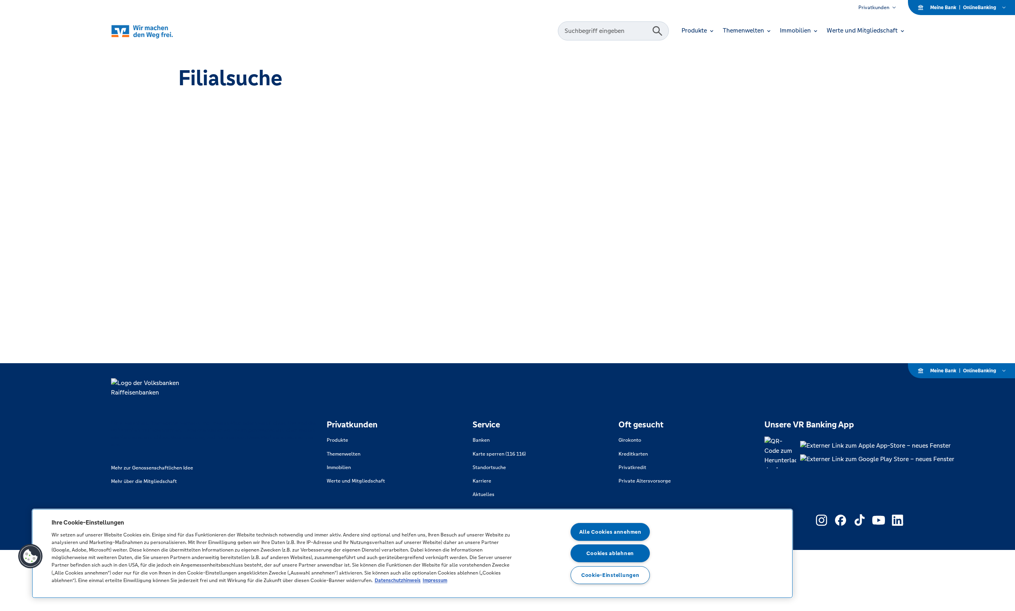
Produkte (337, 440)
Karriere (482, 481)
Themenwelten (343, 454)
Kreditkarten (633, 454)
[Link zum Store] (877, 445)
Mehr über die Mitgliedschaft (144, 481)
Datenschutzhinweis (398, 580)
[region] (412, 553)
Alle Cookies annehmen (610, 532)
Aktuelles (483, 494)
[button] (30, 556)
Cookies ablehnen (610, 553)
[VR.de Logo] (153, 31)
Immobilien (339, 467)
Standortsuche (489, 467)
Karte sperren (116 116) (499, 454)
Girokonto (630, 440)
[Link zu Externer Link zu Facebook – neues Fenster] (840, 520)
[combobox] (606, 31)
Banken (481, 440)
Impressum (435, 580)
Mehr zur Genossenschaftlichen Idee (152, 468)
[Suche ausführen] (657, 31)
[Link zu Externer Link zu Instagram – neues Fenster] (821, 520)
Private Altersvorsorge (645, 481)
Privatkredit (632, 467)
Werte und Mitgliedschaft (356, 481)
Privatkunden (873, 7)
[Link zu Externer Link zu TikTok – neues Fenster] (859, 520)
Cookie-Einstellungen (610, 575)
